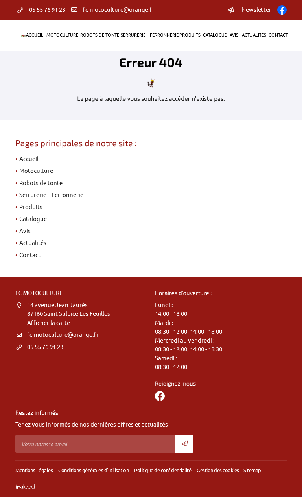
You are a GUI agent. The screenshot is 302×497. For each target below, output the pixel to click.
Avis (234, 35)
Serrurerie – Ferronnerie (148, 35)
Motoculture (61, 35)
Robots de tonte (98, 35)
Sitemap (252, 470)
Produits (189, 35)
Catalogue (214, 35)
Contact (278, 35)
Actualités (253, 35)
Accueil (34, 35)
